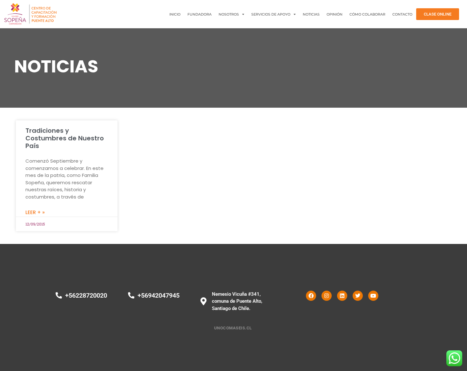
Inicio (174, 14)
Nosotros (229, 14)
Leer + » (35, 212)
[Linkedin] (342, 296)
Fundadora (199, 14)
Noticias (311, 14)
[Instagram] (326, 296)
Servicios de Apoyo (270, 14)
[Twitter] (358, 296)
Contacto (402, 14)
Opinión (334, 14)
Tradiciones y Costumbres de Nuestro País (64, 138)
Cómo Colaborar (367, 14)
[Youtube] (373, 296)
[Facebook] (311, 296)
